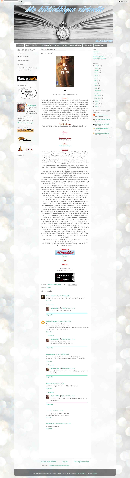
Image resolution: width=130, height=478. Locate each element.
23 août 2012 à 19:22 (68, 308)
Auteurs (20, 45)
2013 (97, 101)
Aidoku (48, 383)
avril (96, 78)
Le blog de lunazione (102, 133)
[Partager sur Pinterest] (76, 285)
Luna (47, 411)
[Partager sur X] (72, 285)
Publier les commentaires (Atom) (59, 465)
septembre (98, 90)
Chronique (96, 51)
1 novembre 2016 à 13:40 (62, 423)
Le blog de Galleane (101, 115)
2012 (97, 68)
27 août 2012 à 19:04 (57, 383)
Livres (65, 45)
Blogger (95, 473)
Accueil (65, 462)
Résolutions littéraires (99, 58)
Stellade (64, 256)
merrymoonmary (80, 473)
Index (94, 54)
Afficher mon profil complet (25, 123)
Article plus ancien (81, 462)
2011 (96, 65)
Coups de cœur (46, 45)
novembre (98, 95)
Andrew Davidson (64, 146)
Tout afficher (110, 137)
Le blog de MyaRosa (101, 128)
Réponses (51, 304)
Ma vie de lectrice (75, 45)
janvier (97, 70)
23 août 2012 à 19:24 (68, 339)
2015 (97, 106)
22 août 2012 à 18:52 (63, 295)
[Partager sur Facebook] (74, 285)
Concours (35, 45)
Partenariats (88, 45)
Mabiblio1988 (55, 308)
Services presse (100, 45)
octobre (97, 93)
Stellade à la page (51, 321)
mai (96, 80)
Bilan (27, 45)
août (96, 88)
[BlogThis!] (70, 285)
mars (96, 75)
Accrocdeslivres (51, 295)
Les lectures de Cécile (102, 124)
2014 (97, 103)
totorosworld (50, 423)
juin (96, 83)
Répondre (49, 301)
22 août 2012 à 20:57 (64, 321)
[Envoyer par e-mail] (69, 285)
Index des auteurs (98, 56)
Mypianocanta (50, 354)
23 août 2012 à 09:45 (62, 354)
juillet (96, 85)
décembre (98, 98)
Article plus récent (48, 462)
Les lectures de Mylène (102, 119)
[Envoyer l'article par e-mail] (65, 284)
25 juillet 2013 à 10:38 (56, 411)
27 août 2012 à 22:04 (68, 396)
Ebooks (57, 45)
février (97, 73)
